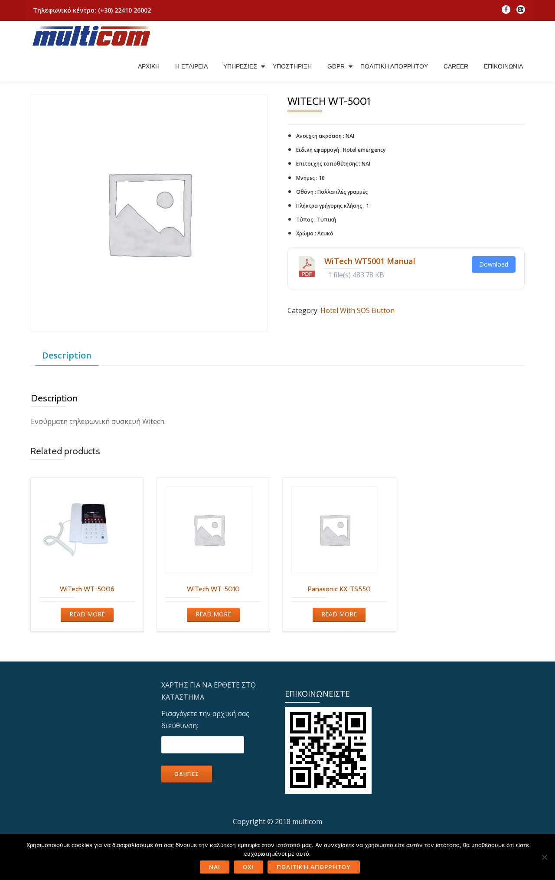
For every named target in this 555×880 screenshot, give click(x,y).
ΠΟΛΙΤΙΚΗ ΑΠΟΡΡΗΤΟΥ (394, 66)
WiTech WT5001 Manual (369, 261)
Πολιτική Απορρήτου (314, 867)
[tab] (66, 355)
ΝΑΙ (214, 867)
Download (493, 264)
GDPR (336, 66)
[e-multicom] (93, 36)
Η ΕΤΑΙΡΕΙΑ (191, 66)
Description (66, 355)
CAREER (456, 66)
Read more (87, 614)
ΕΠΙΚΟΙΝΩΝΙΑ (503, 66)
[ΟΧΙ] (544, 857)
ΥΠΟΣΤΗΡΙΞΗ (292, 66)
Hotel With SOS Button (357, 310)
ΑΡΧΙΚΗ (149, 66)
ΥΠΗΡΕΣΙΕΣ (240, 66)
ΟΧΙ (248, 867)
